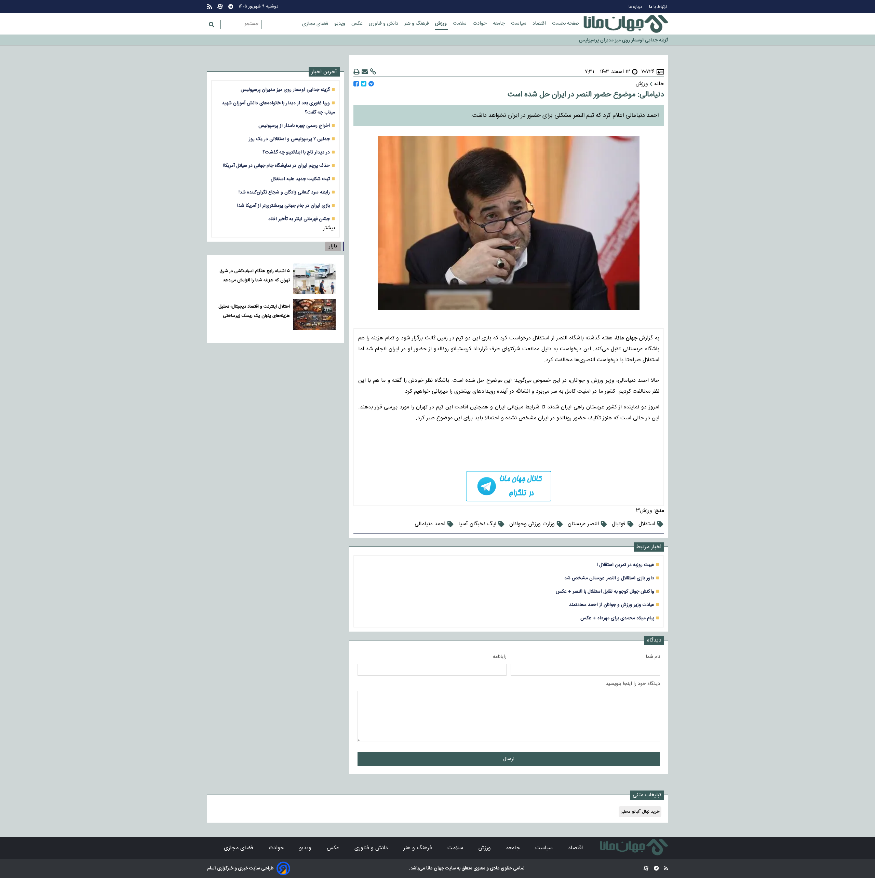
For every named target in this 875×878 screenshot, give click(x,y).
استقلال (646, 524)
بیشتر (329, 228)
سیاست (519, 23)
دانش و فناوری (384, 23)
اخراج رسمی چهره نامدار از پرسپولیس (294, 126)
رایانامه (500, 657)
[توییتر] (363, 84)
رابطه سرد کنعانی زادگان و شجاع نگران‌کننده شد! (284, 192)
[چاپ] (356, 72)
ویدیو (340, 23)
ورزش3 (644, 510)
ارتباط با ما (658, 7)
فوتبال (618, 524)
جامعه (499, 23)
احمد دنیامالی (430, 524)
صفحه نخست (565, 23)
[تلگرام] (230, 6)
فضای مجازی (315, 24)
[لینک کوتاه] (373, 72)
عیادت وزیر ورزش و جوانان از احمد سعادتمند (611, 605)
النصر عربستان (583, 524)
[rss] (209, 6)
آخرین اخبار (324, 72)
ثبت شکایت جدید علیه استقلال (300, 179)
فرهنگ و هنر (417, 23)
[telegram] (508, 486)
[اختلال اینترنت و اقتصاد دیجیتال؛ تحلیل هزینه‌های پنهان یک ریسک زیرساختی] (314, 314)
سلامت (460, 23)
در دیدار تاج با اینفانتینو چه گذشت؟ (296, 152)
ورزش (441, 23)
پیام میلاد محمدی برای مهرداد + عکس (617, 618)
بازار (333, 246)
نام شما (653, 657)
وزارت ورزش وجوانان (532, 524)
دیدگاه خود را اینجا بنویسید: (632, 684)
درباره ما (636, 7)
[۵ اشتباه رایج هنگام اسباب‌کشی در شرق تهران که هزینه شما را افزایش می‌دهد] (314, 279)
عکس (357, 23)
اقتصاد (540, 23)
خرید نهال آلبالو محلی (640, 811)
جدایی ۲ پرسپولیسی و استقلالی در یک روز (289, 139)
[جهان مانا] (626, 24)
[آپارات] (220, 6)
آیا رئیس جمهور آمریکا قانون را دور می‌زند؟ (628, 40)
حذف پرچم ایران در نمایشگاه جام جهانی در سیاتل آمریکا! (276, 166)
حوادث (480, 23)
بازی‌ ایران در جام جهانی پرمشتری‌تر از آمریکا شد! (283, 206)
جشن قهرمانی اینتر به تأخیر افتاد (299, 219)
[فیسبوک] (356, 84)
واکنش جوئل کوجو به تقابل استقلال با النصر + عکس (605, 591)
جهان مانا (434, 868)
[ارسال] (365, 72)
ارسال (508, 759)
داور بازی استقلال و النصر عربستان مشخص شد (609, 578)
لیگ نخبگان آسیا (477, 524)
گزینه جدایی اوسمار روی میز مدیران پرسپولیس (285, 90)
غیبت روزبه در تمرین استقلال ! (625, 565)
